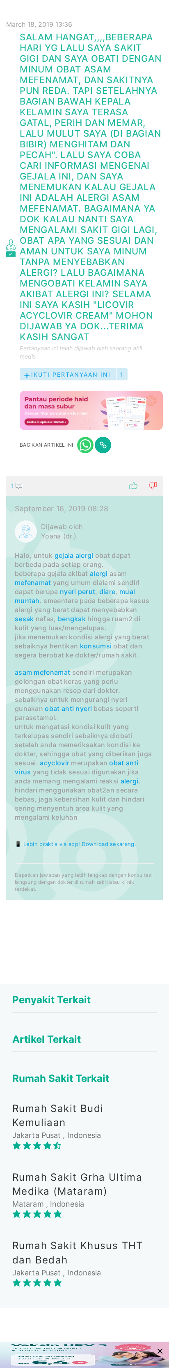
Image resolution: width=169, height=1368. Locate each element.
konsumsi (96, 646)
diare (107, 591)
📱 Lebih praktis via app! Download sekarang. (75, 844)
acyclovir (54, 763)
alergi (84, 555)
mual (127, 591)
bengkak (72, 619)
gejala (64, 555)
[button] (84, 486)
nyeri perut (77, 591)
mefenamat (33, 582)
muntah (27, 601)
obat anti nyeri (68, 708)
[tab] (84, 688)
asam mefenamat (42, 672)
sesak (24, 619)
